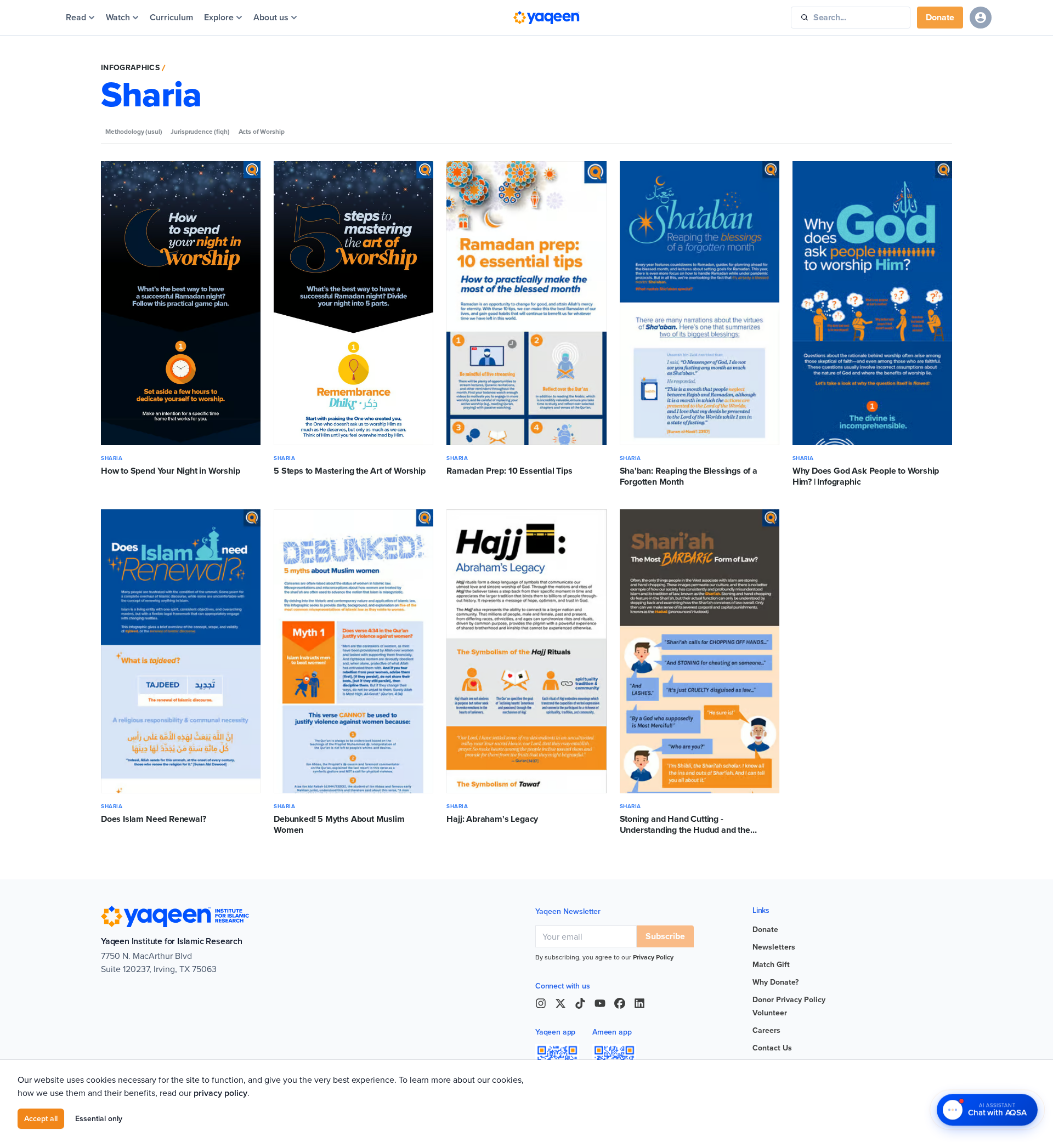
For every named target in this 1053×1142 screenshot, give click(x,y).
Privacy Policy (653, 957)
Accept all (41, 1118)
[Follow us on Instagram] (540, 1003)
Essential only (98, 1118)
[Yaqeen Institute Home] (546, 17)
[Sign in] (981, 18)
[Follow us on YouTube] (600, 1003)
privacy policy (220, 1093)
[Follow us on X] (560, 1003)
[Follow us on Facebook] (619, 1003)
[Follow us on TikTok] (580, 1003)
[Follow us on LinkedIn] (639, 1003)
